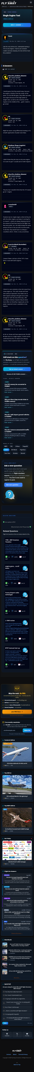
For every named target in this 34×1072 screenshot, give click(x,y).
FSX (11, 446)
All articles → (17, 978)
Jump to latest (9, 69)
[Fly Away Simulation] (14, 2)
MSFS (5, 446)
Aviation (15, 453)
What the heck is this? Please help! (20, 527)
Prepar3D (25, 446)
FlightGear (23, 450)
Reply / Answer (16, 25)
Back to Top (17, 1064)
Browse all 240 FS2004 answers (17, 374)
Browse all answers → (17, 933)
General (23, 453)
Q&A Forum (4, 6)
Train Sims (7, 453)
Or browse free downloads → (17, 715)
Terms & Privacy (23, 1054)
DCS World (14, 450)
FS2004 (6, 450)
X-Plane (18, 446)
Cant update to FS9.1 (10, 522)
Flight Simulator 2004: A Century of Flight (18, 6)
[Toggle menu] (31, 2)
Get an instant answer (17, 369)
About (14, 1054)
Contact (8, 1054)
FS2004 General (30, 6)
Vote (5, 1023)
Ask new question (13, 485)
